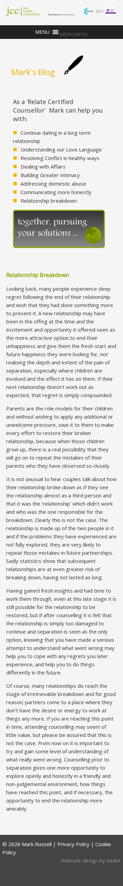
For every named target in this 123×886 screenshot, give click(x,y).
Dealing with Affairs (43, 166)
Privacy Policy (73, 844)
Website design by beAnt (91, 860)
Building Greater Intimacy (50, 175)
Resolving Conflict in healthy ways (59, 158)
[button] (73, 34)
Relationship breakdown (48, 200)
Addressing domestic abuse (53, 183)
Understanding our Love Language (61, 149)
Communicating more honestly (56, 192)
